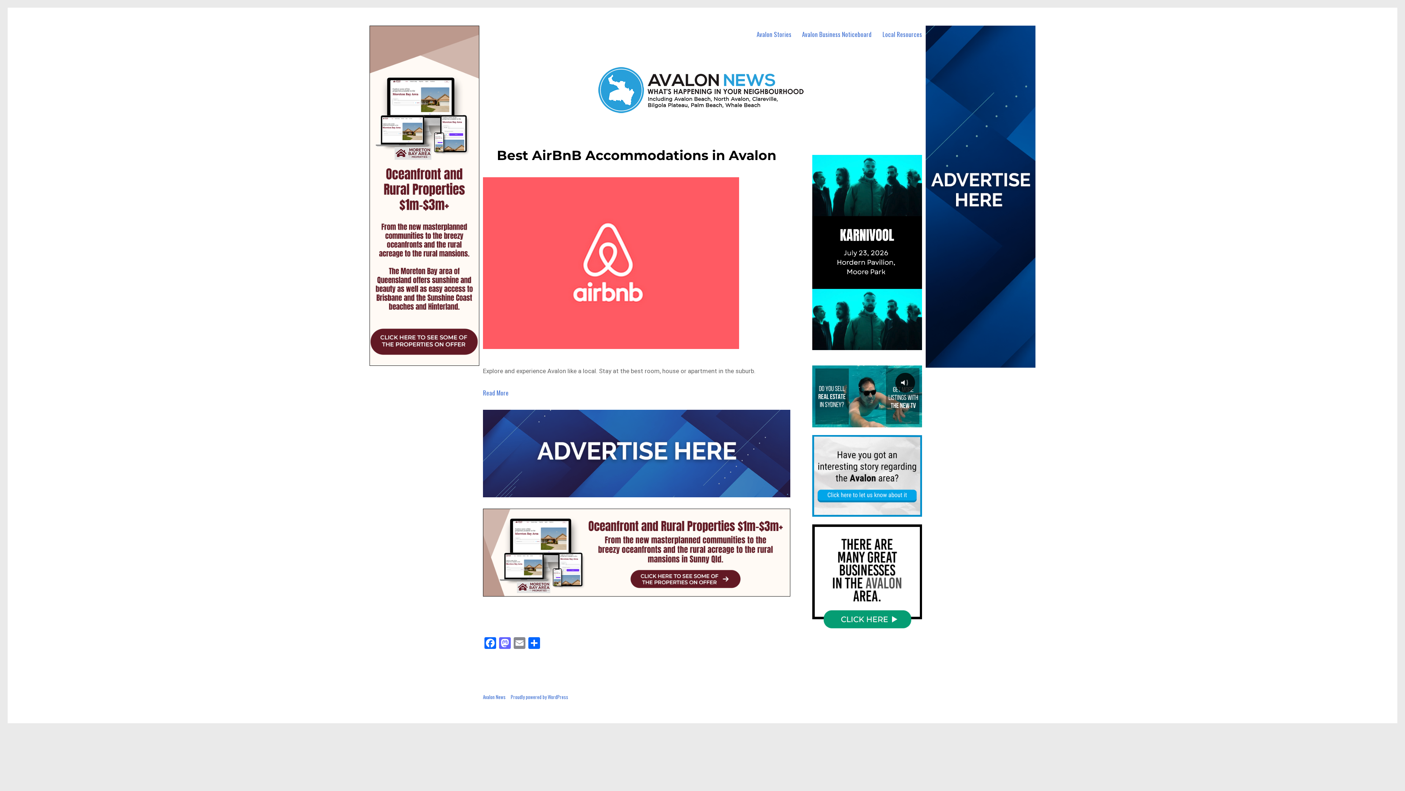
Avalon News (494, 697)
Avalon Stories (774, 34)
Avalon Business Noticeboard (837, 34)
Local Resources (902, 34)
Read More (496, 392)
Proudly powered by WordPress (539, 697)
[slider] (874, 344)
